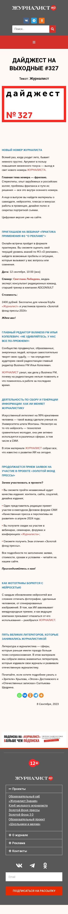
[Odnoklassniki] (42, 20)
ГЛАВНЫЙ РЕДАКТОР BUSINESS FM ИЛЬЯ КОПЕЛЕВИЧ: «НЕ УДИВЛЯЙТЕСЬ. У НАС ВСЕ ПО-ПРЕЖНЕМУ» (29, 336)
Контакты (19, 851)
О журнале (20, 835)
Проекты (19, 789)
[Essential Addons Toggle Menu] (34, 42)
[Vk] (26, 20)
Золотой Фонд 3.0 (21, 814)
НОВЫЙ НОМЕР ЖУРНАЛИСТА (22, 150)
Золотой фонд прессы (24, 810)
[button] (34, 789)
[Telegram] (34, 20)
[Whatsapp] (19, 695)
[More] (41, 695)
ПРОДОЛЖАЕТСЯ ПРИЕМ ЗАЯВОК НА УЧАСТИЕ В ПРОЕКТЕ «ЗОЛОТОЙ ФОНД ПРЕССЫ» (28, 471)
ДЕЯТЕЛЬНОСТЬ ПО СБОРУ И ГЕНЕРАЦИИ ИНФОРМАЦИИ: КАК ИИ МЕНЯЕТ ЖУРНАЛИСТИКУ (30, 404)
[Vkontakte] (24, 695)
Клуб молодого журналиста (28, 805)
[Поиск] (52, 29)
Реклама (18, 843)
